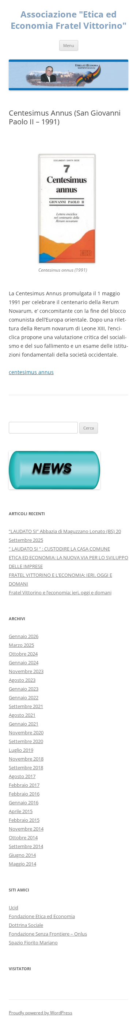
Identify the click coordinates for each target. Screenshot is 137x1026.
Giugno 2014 (22, 855)
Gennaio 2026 (23, 636)
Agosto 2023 (22, 680)
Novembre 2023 (26, 671)
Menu (68, 45)
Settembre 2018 (26, 767)
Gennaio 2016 (23, 802)
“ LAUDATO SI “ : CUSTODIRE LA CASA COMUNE (59, 548)
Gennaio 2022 (23, 697)
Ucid (13, 907)
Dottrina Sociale (26, 925)
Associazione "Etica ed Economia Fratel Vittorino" (68, 20)
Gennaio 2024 (23, 662)
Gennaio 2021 (23, 723)
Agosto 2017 (22, 776)
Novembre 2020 (26, 732)
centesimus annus (31, 372)
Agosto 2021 (22, 715)
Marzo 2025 (21, 645)
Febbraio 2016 (24, 793)
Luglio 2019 (21, 750)
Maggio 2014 (22, 863)
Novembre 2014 (26, 828)
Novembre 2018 (26, 758)
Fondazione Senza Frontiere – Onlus (48, 933)
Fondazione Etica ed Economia (42, 916)
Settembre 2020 (26, 741)
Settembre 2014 (26, 846)
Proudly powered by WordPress (40, 1013)
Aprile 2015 (21, 811)
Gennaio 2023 (23, 688)
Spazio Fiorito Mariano (33, 942)
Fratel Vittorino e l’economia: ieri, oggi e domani (60, 592)
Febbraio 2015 (24, 820)
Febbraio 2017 (24, 785)
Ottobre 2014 (23, 837)
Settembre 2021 (26, 706)
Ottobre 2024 (23, 653)
